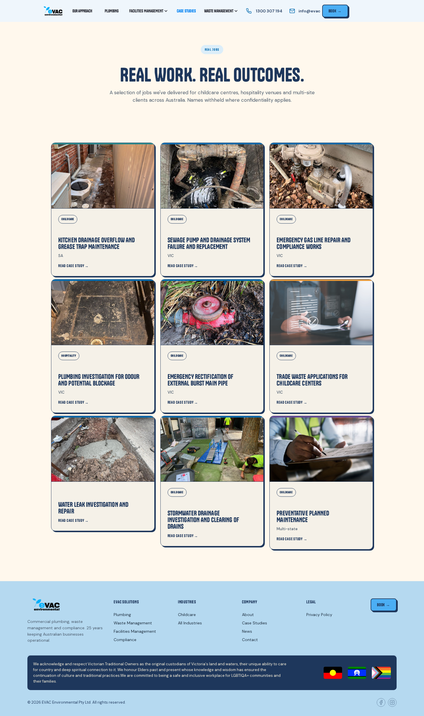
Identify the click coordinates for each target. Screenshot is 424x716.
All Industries (190, 623)
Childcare (187, 614)
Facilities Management (135, 631)
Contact (250, 639)
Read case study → (73, 265)
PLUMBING (112, 11)
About (248, 614)
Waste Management (133, 623)
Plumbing (122, 614)
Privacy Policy (319, 614)
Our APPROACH (82, 11)
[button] (148, 11)
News (247, 631)
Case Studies (254, 623)
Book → (335, 11)
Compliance (125, 639)
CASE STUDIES (186, 11)
